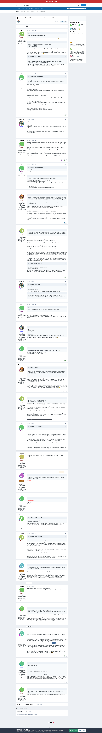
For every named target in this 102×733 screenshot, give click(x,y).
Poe (21, 30)
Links (26, 8)
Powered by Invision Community (51, 727)
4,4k (22, 236)
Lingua (41, 724)
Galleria (28, 11)
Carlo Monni (21, 562)
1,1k (22, 149)
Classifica (31, 8)
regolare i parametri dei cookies (21, 731)
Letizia (38, 33)
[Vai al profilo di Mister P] (21, 475)
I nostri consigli (37, 8)
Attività (23, 8)
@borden (53, 642)
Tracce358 (21, 660)
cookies (38, 730)
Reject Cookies (82, 730)
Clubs (42, 8)
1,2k (22, 462)
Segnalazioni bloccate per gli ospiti (50, 1)
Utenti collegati (42, 11)
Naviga (18, 8)
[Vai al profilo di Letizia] (21, 77)
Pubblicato (31, 30)
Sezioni (17, 11)
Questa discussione (79, 8)
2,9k (22, 82)
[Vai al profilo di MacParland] (18, 21)
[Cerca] (84, 8)
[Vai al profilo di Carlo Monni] (21, 565)
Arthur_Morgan (21, 629)
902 (22, 39)
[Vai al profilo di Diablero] (21, 230)
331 (22, 669)
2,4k (22, 483)
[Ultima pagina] (34, 26)
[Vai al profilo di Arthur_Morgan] (21, 633)
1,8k (22, 202)
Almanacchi (29, 22)
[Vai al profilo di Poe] (21, 34)
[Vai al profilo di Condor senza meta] (21, 196)
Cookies (60, 724)
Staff (37, 11)
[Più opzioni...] (66, 30)
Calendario (23, 11)
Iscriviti (83, 5)
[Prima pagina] (17, 26)
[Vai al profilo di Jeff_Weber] (21, 457)
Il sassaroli (39, 76)
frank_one (21, 140)
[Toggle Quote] (28, 33)
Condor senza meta (21, 192)
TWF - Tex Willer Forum (22, 5)
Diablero (22, 227)
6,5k (22, 573)
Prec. (20, 26)
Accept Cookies (74, 730)
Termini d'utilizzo (19, 730)
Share (57, 21)
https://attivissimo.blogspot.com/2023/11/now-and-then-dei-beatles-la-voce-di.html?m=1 (42, 337)
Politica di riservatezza (49, 724)
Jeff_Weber (21, 453)
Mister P (21, 471)
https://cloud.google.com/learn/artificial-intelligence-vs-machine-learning (39, 419)
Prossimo (31, 26)
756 (22, 128)
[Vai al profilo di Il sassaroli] (21, 123)
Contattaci (56, 724)
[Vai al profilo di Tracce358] (21, 663)
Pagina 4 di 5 (39, 26)
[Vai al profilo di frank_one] (21, 144)
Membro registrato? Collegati (74, 5)
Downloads (33, 11)
